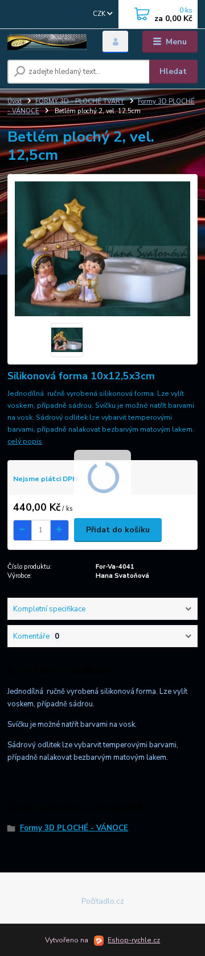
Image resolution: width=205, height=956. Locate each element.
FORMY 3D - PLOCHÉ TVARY (79, 101)
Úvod (14, 101)
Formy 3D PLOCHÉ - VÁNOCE (74, 828)
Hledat (173, 71)
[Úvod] (47, 42)
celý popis (24, 441)
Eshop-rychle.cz (134, 940)
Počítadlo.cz (102, 901)
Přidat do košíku (118, 529)
